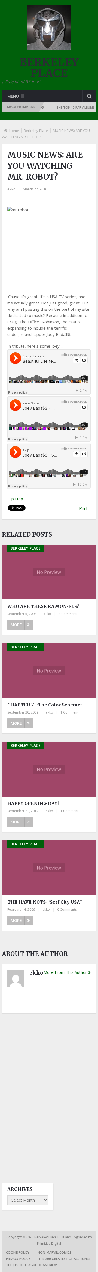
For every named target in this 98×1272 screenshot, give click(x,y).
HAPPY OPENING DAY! (33, 803)
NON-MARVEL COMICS (54, 1252)
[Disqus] (49, 1093)
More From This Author (65, 972)
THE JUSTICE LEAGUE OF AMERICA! (31, 1265)
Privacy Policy (18, 1258)
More (16, 624)
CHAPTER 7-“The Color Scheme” (45, 705)
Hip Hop (15, 498)
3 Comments (68, 613)
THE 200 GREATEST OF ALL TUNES (64, 1258)
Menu (13, 96)
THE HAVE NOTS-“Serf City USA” (44, 902)
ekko (11, 189)
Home (14, 130)
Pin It (84, 508)
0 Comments (67, 909)
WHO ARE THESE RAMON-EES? (43, 606)
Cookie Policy (17, 1252)
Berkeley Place (36, 130)
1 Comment (69, 712)
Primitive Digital (49, 1243)
